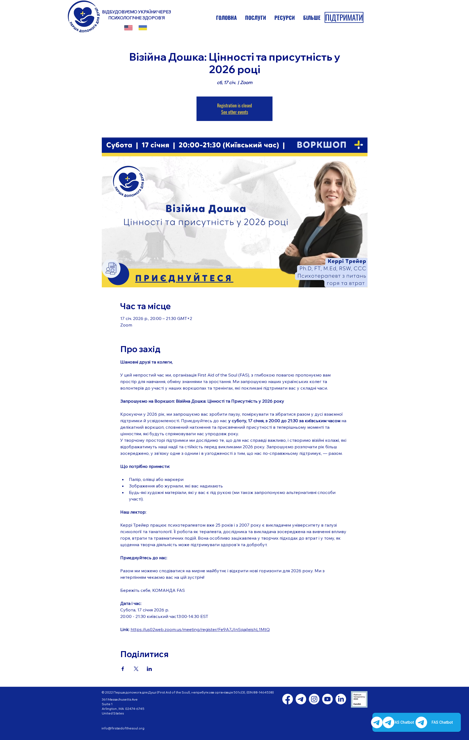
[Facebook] (287, 699)
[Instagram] (314, 699)
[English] (128, 27)
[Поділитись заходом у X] (136, 669)
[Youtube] (327, 699)
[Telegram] (301, 699)
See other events (234, 112)
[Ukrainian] (142, 27)
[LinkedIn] (340, 699)
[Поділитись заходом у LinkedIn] (149, 669)
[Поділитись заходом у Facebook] (122, 669)
